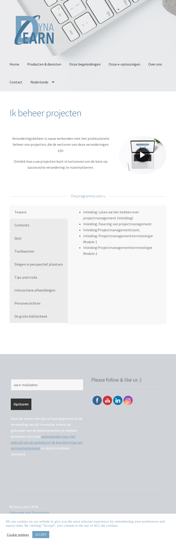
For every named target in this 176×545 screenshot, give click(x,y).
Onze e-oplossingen (124, 64)
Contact (16, 82)
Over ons (155, 64)
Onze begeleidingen (85, 64)
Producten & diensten (44, 64)
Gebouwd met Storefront (29, 512)
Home (14, 64)
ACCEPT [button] (41, 534)
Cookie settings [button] (18, 535)
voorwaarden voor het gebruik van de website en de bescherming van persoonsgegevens (47, 442)
